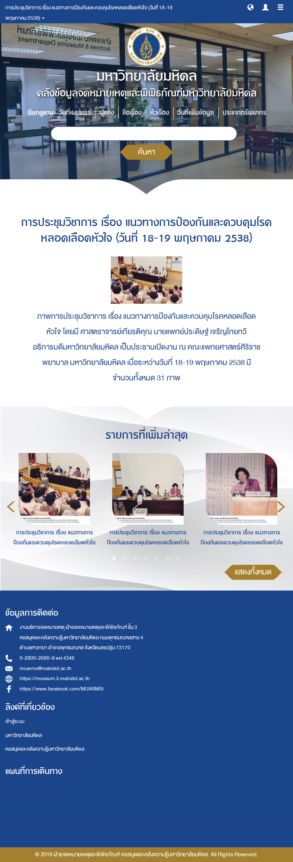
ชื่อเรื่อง (132, 112)
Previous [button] (11, 506)
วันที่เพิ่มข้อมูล (196, 112)
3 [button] (135, 558)
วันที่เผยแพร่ (75, 112)
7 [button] (178, 558)
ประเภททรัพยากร (244, 112)
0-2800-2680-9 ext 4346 (47, 658)
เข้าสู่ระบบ (14, 721)
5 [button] (156, 558)
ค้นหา (146, 152)
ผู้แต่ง (106, 112)
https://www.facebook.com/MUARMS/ (62, 688)
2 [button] (124, 558)
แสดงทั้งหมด (253, 572)
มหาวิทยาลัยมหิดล (23, 735)
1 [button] (114, 558)
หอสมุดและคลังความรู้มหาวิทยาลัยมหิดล (44, 749)
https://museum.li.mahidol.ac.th (55, 678)
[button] (250, 7)
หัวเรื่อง (159, 112)
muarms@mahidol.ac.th (45, 668)
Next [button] (280, 506)
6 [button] (167, 558)
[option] (52, 505)
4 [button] (146, 558)
